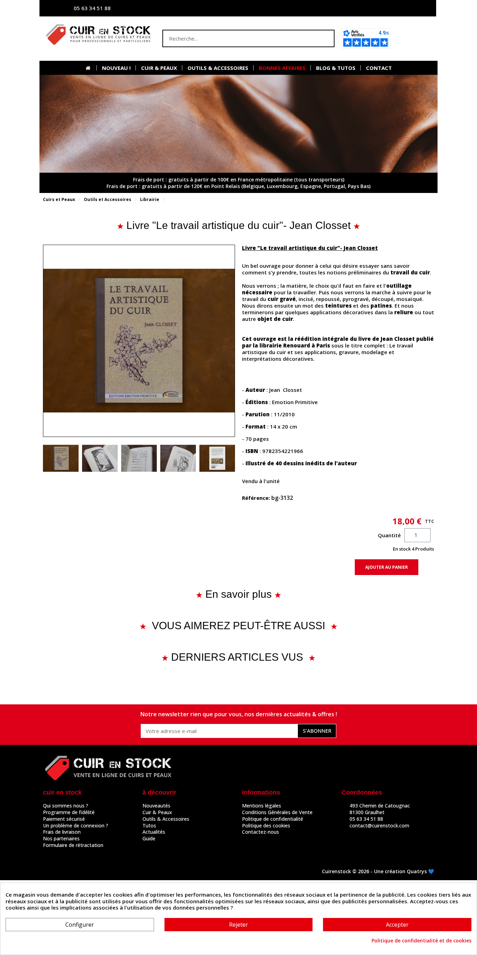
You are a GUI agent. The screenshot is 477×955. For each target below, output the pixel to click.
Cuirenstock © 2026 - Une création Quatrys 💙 (378, 871)
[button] (414, 38)
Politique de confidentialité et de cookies (421, 941)
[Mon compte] (362, 8)
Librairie (149, 199)
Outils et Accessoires (107, 199)
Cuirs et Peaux (59, 199)
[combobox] (234, 38)
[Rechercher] (325, 38)
